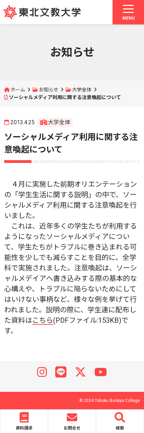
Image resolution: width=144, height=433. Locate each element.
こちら (42, 320)
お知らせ (48, 89)
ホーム (17, 89)
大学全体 (82, 89)
